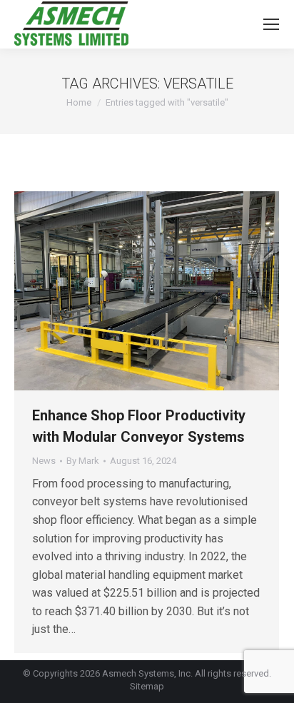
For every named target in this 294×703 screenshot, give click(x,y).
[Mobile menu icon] (271, 24)
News (44, 460)
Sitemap (147, 686)
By (82, 460)
